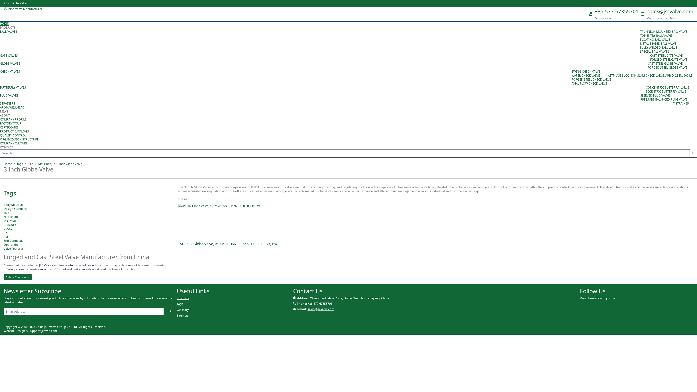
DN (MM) (10, 221)
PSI (6, 237)
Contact (6, 147)
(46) (647, 58)
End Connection (14, 241)
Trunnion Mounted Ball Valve (663, 32)
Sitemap (182, 316)
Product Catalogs (14, 131)
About (5, 115)
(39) (643, 89)
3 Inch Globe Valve (69, 164)
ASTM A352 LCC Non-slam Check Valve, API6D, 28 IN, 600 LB (650, 75)
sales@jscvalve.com (670, 11)
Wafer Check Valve (586, 75)
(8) (606, 75)
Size (30, 164)
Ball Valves (8, 32)
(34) (637, 97)
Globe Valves (10, 64)
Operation (11, 245)
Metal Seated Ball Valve (658, 44)
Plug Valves (9, 95)
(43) (569, 77)
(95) (637, 42)
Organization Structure (19, 139)
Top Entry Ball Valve (656, 36)
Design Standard (15, 209)
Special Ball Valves (654, 52)
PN (6, 233)
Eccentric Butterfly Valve (666, 91)
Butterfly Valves (13, 87)
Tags (20, 164)
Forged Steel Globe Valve (667, 68)
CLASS (8, 229)
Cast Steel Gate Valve (666, 56)
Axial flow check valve (589, 83)
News (4, 111)
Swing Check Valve (586, 72)
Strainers (7, 103)
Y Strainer (681, 103)
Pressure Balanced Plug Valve (663, 99)
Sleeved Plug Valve (655, 95)
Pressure (10, 225)
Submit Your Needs (17, 277)
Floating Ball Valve (655, 40)
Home (4, 24)
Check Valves (10, 72)
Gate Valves (9, 56)
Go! (170, 311)
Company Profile (13, 119)
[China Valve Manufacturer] (31, 14)
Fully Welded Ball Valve (658, 48)
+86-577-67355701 (617, 11)
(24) (645, 66)
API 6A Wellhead (12, 107)
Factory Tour (10, 123)
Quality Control (13, 135)
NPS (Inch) (45, 164)
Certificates (9, 127)
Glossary (183, 310)
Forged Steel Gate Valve (668, 60)
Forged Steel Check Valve (591, 79)
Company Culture (14, 143)
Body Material (13, 205)
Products (7, 28)
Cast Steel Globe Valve (665, 64)
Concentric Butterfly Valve (667, 87)
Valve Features (14, 249)
